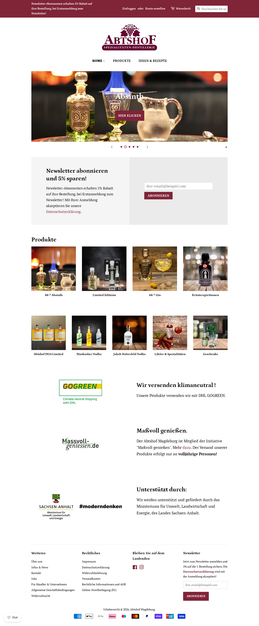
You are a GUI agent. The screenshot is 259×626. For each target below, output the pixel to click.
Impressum (89, 561)
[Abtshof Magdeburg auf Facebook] (135, 568)
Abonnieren (158, 196)
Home (97, 61)
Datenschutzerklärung (63, 211)
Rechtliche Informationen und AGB (104, 584)
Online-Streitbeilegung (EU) (99, 590)
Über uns (36, 561)
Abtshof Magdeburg (142, 609)
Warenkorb (183, 8)
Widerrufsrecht (40, 596)
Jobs (34, 579)
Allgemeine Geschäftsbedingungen (53, 590)
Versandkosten (91, 579)
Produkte (122, 61)
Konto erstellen (155, 8)
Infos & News (39, 567)
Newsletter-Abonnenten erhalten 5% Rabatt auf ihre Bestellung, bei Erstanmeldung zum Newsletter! (61, 8)
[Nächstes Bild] (147, 146)
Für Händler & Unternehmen (49, 584)
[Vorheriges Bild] (111, 146)
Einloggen (129, 8)
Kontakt (36, 573)
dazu (187, 447)
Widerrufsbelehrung (94, 573)
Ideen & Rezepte (153, 61)
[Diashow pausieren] (226, 146)
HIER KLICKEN (129, 115)
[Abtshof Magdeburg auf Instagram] (141, 568)
